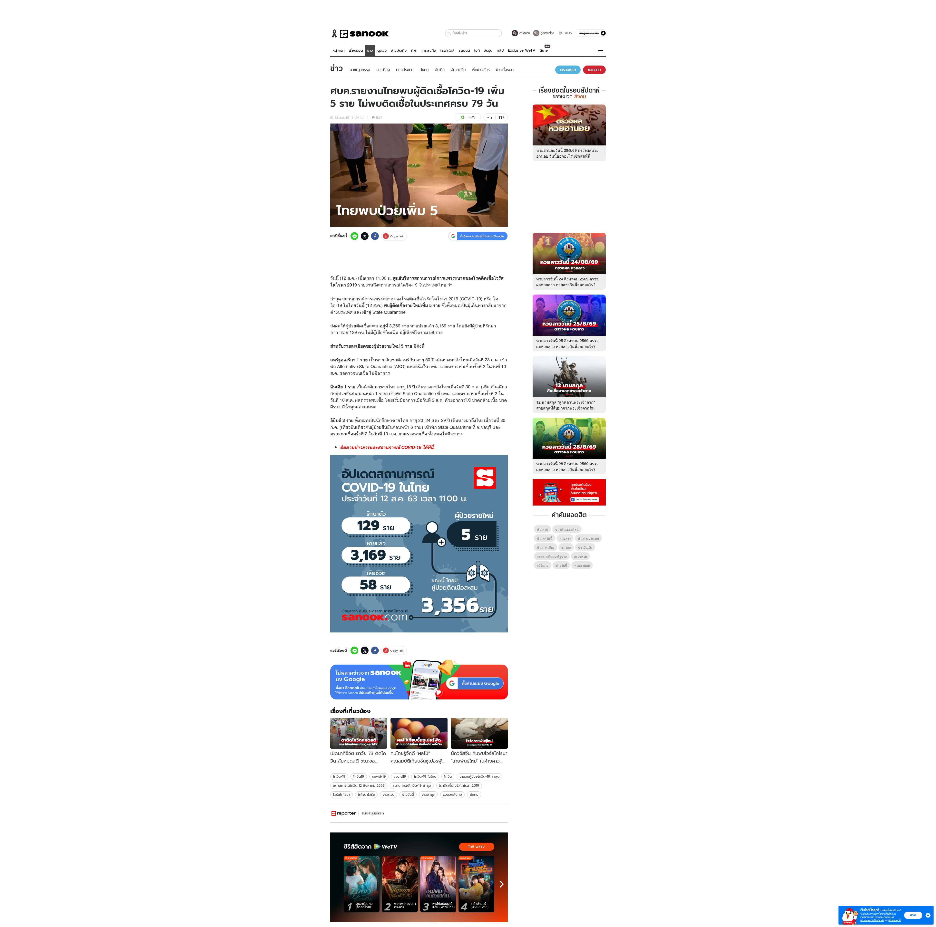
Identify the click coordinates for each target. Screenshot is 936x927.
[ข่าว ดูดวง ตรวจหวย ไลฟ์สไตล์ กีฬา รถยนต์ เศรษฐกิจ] (359, 33)
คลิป (500, 50)
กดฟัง (471, 117)
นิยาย (544, 50)
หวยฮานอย (582, 565)
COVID (468, 298)
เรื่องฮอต (356, 50)
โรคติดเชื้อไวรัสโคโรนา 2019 (459, 785)
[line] (354, 236)
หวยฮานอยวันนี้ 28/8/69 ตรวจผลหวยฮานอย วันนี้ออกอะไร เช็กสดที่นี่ (567, 153)
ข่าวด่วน (388, 794)
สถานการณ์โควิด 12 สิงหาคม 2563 (359, 785)
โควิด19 (358, 776)
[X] (365, 236)
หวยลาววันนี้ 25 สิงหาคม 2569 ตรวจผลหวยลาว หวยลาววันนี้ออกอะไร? (567, 343)
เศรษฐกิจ (428, 50)
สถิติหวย (542, 565)
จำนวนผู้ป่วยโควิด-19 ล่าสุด (479, 776)
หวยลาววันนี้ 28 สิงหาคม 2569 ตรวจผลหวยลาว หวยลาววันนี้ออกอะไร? (567, 466)
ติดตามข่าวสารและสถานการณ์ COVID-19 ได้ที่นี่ (386, 447)
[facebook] (375, 236)
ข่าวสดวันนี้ (544, 538)
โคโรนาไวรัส (366, 794)
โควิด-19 (339, 776)
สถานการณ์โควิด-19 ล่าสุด (411, 785)
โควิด (405, 284)
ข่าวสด (566, 547)
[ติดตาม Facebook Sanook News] (569, 491)
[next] (502, 884)
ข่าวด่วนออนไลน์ (567, 529)
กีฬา (414, 50)
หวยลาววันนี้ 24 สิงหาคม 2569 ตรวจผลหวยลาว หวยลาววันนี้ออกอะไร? (567, 281)
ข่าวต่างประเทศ (588, 538)
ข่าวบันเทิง (399, 50)
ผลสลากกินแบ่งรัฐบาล (552, 556)
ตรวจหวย (580, 556)
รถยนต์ (464, 50)
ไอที (477, 50)
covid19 (400, 776)
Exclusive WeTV (521, 50)
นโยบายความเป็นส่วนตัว (872, 920)
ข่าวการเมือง (545, 547)
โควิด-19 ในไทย (425, 776)
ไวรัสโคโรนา (341, 794)
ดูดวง (382, 50)
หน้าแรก (338, 50)
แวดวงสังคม (452, 794)
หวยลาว (565, 538)
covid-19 (379, 776)
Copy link (397, 236)
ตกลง (913, 915)
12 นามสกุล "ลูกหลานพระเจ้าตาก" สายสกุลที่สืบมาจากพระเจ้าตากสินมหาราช (565, 408)
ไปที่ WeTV (476, 846)
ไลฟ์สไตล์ (447, 50)
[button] (449, 33)
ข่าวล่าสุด (428, 794)
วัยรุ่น (488, 50)
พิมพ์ (379, 117)
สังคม (474, 794)
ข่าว (370, 50)
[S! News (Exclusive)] (344, 813)
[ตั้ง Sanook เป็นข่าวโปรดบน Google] (419, 680)
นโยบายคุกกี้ (894, 920)
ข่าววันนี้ (408, 794)
